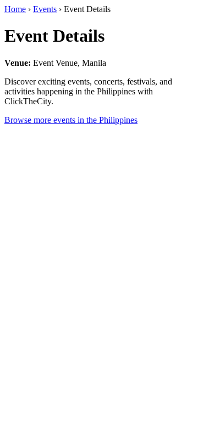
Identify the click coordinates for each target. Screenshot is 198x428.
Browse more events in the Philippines (71, 120)
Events (45, 9)
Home (15, 9)
